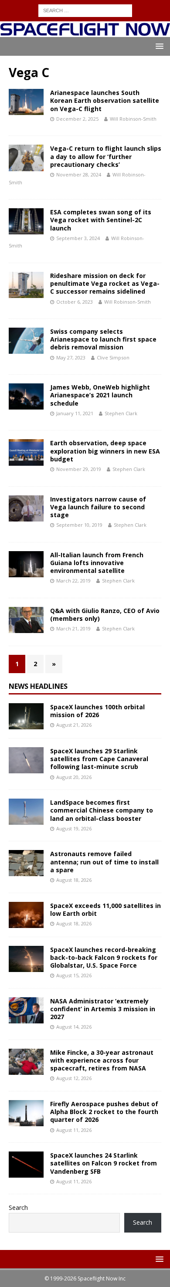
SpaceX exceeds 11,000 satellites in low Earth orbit (105, 909)
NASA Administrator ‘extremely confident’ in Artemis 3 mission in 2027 (102, 1009)
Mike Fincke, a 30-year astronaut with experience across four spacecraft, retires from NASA (101, 1060)
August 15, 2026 (74, 975)
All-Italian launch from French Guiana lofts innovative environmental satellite (96, 563)
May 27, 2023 (70, 357)
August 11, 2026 (74, 1130)
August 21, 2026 (74, 724)
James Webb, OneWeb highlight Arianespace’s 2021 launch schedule (100, 395)
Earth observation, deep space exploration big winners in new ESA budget (105, 451)
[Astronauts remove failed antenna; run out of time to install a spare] (26, 863)
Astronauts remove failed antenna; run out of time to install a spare (104, 862)
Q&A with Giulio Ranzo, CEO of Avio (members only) (105, 614)
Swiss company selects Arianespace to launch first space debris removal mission (103, 339)
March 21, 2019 (73, 628)
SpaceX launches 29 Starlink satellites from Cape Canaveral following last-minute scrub (99, 759)
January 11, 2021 (74, 413)
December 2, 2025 (77, 118)
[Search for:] (85, 10)
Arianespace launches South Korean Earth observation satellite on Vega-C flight (104, 100)
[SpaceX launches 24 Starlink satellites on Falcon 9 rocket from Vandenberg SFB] (26, 1165)
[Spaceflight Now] (85, 32)
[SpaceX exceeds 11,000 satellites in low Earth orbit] (26, 915)
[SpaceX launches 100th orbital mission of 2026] (26, 716)
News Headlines (38, 686)
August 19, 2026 (74, 828)
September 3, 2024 (78, 238)
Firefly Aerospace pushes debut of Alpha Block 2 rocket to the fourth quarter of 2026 (104, 1112)
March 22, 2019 (73, 580)
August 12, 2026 (74, 1078)
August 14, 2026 (74, 1026)
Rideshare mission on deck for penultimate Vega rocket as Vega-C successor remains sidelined (105, 283)
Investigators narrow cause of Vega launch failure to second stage (98, 507)
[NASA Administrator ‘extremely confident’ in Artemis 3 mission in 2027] (26, 1010)
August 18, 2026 (74, 880)
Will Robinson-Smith (133, 118)
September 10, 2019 (79, 525)
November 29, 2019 (78, 469)
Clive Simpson (113, 357)
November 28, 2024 (78, 174)
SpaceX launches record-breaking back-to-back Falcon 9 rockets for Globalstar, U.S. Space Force (103, 957)
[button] (158, 46)
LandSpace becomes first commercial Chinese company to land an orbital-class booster (101, 810)
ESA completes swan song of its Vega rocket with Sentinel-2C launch (100, 220)
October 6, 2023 (74, 301)
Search (18, 1207)
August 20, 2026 (74, 777)
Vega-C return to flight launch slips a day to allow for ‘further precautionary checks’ (105, 156)
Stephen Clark (121, 413)
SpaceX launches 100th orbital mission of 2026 (97, 711)
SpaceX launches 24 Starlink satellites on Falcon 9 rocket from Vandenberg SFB (103, 1163)
